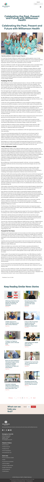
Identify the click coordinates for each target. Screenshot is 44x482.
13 (26, 397)
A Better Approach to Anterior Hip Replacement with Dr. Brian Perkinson (12, 323)
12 (24, 397)
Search (38, 2)
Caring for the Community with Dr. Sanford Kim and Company (31, 363)
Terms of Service (30, 479)
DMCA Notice (6, 471)
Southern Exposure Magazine (18, 56)
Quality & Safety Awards (8, 465)
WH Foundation (6, 463)
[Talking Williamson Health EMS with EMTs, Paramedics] (32, 336)
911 (11, 439)
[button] (33, 407)
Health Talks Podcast (7, 467)
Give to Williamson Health (8, 457)
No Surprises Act (6, 469)
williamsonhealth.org (26, 268)
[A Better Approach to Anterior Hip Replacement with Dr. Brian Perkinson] (12, 315)
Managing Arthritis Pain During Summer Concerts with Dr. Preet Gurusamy (31, 383)
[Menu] (40, 7)
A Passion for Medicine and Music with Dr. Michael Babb (12, 342)
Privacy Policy (25, 479)
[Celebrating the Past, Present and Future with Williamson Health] (22, 43)
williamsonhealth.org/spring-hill (27, 273)
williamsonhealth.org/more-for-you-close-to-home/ (23, 271)
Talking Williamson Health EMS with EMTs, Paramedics (31, 344)
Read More (7, 306)
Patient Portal (6, 448)
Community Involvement (8, 461)
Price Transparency (7, 450)
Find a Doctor (6, 444)
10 (20, 397)
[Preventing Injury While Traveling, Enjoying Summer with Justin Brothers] (32, 294)
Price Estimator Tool (7, 452)
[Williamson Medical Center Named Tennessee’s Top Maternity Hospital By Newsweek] (12, 294)
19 (31, 397)
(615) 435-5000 (5, 438)
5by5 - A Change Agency (28, 480)
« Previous (10, 397)
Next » (34, 397)
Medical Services (6, 446)
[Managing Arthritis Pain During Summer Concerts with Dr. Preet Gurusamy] (32, 375)
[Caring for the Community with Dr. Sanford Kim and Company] (32, 355)
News (4, 459)
